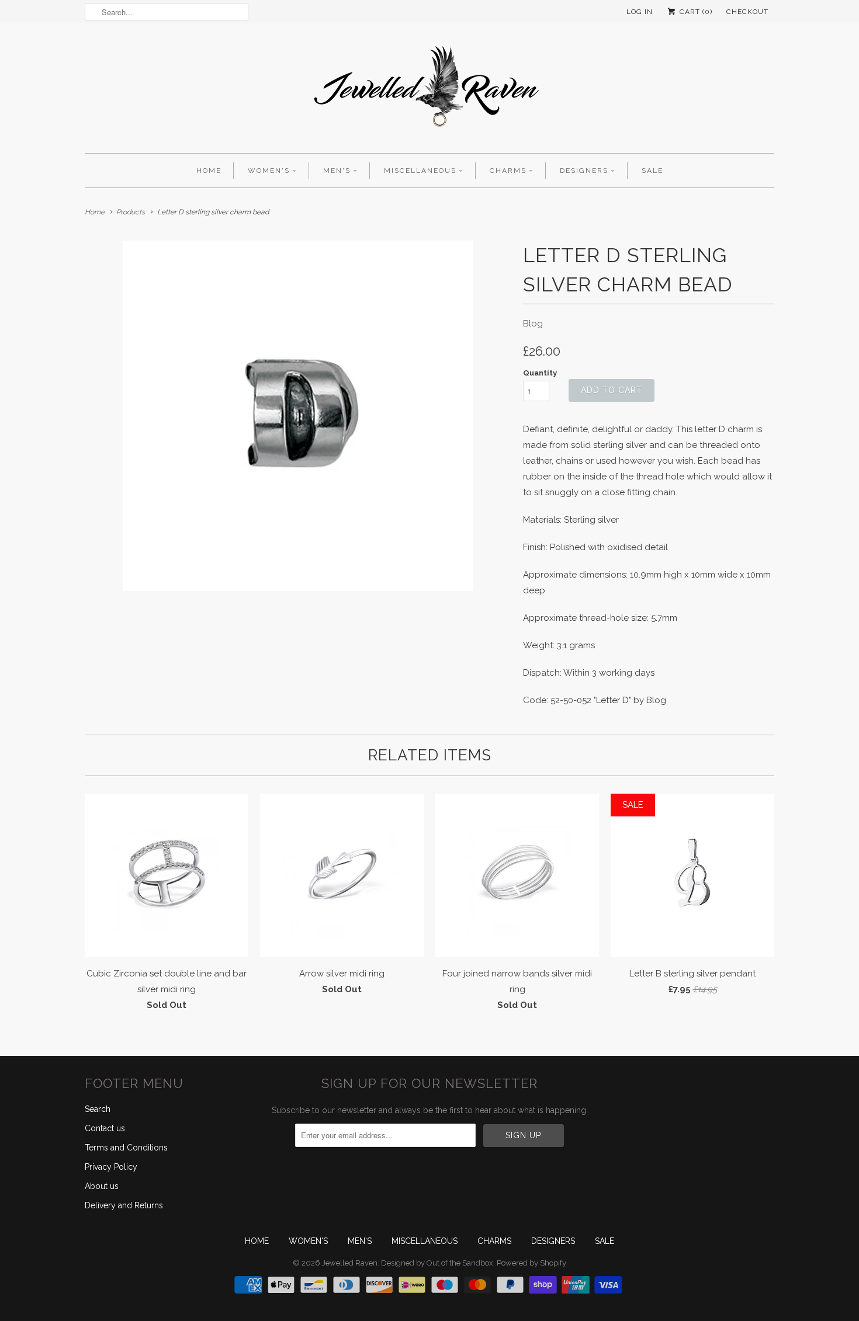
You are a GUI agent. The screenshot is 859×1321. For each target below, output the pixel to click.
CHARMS (508, 170)
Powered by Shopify (531, 1263)
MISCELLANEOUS (420, 170)
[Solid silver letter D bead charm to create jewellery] (298, 416)
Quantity (540, 373)
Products (130, 212)
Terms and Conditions (126, 1147)
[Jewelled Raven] (429, 91)
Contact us (105, 1128)
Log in (639, 12)
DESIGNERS (584, 170)
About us (102, 1186)
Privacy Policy (111, 1166)
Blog (533, 323)
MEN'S (337, 170)
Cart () (694, 12)
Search (97, 1109)
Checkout (747, 12)
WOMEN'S (269, 170)
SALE (652, 170)
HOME (208, 170)
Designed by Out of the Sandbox (437, 1263)
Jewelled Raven (349, 1263)
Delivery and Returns (124, 1205)
